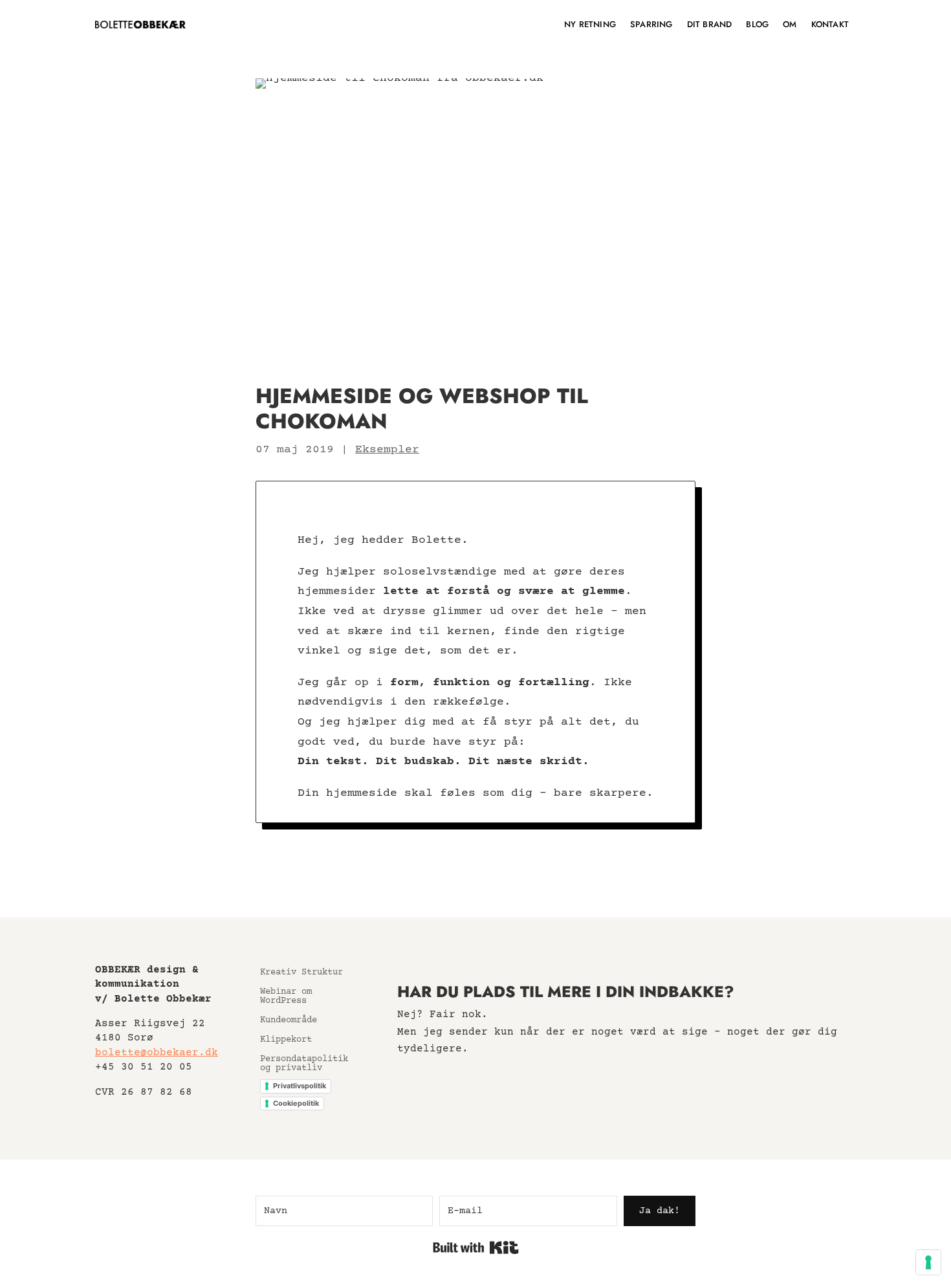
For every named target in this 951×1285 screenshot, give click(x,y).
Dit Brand (709, 24)
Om (789, 24)
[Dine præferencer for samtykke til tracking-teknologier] (928, 1262)
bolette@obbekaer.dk (156, 1053)
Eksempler (387, 449)
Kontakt (830, 24)
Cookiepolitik (296, 1103)
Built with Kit (476, 1247)
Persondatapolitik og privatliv (304, 1064)
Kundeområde (288, 1021)
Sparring (651, 24)
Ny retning (590, 24)
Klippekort (286, 1040)
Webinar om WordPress (286, 996)
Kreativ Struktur (301, 973)
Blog (757, 24)
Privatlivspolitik (299, 1085)
